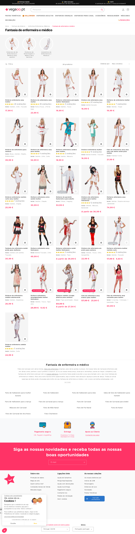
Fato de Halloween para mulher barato (18, 394)
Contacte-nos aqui (92, 435)
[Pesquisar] (102, 9)
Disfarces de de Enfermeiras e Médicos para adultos (12, 55)
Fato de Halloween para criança (18, 402)
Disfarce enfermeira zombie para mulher (66, 150)
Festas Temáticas (90, 493)
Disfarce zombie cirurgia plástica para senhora (65, 296)
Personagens (89, 484)
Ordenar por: (105, 64)
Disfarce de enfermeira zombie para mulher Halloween (90, 198)
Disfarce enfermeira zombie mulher (15, 345)
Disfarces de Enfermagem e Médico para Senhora (29, 55)
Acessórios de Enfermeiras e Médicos (46, 54)
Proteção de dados (37, 477)
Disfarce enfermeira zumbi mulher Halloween (66, 249)
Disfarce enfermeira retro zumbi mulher (40, 198)
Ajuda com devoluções (65, 484)
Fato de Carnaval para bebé (116, 402)
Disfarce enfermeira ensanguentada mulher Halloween (39, 297)
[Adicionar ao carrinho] (126, 144)
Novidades (88, 490)
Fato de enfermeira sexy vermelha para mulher (116, 296)
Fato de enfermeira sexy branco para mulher (90, 296)
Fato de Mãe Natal (51, 408)
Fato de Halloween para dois (84, 393)
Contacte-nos (62, 493)
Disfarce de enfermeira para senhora (15, 150)
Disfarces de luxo (90, 487)
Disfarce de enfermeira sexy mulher (41, 101)
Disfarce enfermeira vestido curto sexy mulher (15, 198)
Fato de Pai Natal (84, 408)
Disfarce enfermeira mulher (91, 149)
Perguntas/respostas (64, 481)
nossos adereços (52, 374)
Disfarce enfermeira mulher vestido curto (117, 249)
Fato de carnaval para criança (51, 402)
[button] (13, 16)
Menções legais (35, 490)
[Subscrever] (84, 462)
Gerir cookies (62, 499)
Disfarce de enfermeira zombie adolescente (13, 296)
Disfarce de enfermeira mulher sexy (118, 101)
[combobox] (67, 9)
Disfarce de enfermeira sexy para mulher (41, 150)
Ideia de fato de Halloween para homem (117, 394)
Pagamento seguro (64, 490)
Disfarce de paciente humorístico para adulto (65, 198)
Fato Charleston (51, 414)
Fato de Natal (117, 408)
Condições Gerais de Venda (40, 487)
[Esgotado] (76, 191)
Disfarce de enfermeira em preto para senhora (91, 249)
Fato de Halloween (51, 393)
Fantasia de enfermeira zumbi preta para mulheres (16, 249)
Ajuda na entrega (63, 487)
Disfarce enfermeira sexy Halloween (40, 249)
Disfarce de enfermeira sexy (92, 100)
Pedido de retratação (65, 496)
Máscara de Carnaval (18, 408)
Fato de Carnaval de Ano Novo (18, 414)
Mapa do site (35, 481)
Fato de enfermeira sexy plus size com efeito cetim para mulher (118, 151)
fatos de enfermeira (51, 369)
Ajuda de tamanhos (64, 477)
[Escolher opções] (25, 94)
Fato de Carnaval (84, 402)
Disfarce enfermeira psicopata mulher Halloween (67, 101)
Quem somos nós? (37, 484)
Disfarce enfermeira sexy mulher (14, 101)
